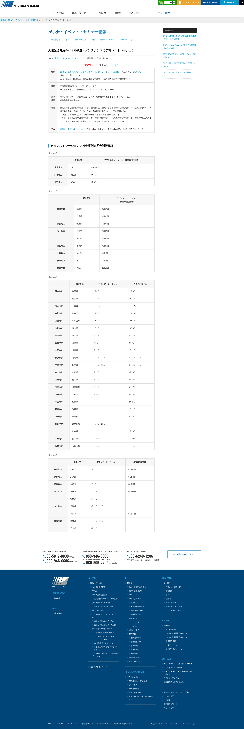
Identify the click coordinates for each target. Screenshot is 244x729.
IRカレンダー (136, 622)
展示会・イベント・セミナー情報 (21, 20)
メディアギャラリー (173, 610)
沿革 (167, 595)
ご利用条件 (168, 700)
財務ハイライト (135, 630)
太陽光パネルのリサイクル (104, 621)
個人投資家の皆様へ (136, 591)
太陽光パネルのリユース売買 (105, 625)
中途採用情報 (171, 641)
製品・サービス (80, 13)
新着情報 (57, 598)
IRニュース (133, 595)
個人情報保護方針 (170, 704)
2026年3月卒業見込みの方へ (176, 633)
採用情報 (167, 625)
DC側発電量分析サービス (103, 643)
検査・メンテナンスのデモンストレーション (110, 40)
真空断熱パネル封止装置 (101, 603)
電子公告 (134, 649)
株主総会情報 (136, 642)
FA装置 (94, 591)
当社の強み (58, 13)
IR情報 (117, 13)
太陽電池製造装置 (98, 587)
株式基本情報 (136, 638)
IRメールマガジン (135, 661)
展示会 (54, 40)
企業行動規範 (134, 689)
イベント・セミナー (74, 40)
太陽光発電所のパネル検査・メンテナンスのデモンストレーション (91, 50)
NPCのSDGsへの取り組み (138, 681)
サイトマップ (169, 708)
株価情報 (134, 653)
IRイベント (135, 626)
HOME (3, 20)
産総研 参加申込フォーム (71, 129)
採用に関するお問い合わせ (174, 682)
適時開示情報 (136, 614)
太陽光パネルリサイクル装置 (103, 607)
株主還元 (134, 646)
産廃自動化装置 (98, 610)
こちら (116, 65)
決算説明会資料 (137, 610)
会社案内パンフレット (174, 607)
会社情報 (101, 13)
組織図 (168, 599)
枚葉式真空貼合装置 (99, 595)
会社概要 (169, 591)
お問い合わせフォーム (185, 554)
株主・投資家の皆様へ (137, 587)
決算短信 (134, 603)
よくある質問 (169, 696)
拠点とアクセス (171, 603)
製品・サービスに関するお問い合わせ (178, 664)
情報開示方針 (134, 657)
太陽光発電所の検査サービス (105, 633)
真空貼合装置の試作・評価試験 (105, 599)
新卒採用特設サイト (173, 629)
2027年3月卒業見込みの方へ (176, 637)
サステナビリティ (138, 13)
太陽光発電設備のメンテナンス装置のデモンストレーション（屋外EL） (90, 72)
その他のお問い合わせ (172, 678)
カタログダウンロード (98, 667)
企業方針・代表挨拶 (173, 587)
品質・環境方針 (135, 693)
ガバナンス (133, 685)
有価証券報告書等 (137, 607)
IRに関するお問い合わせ (173, 668)
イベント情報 (162, 13)
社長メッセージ (171, 645)
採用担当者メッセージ (174, 649)
